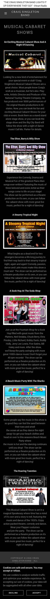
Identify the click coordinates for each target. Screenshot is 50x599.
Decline (13, 593)
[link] (25, 13)
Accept (37, 593)
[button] (5, 13)
